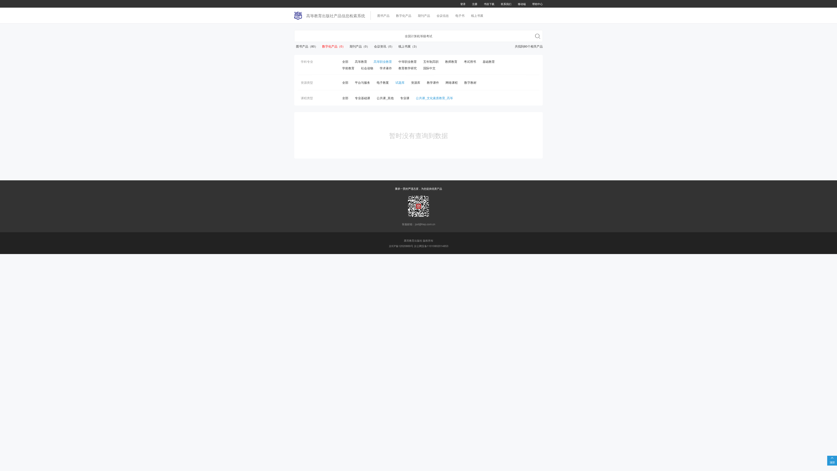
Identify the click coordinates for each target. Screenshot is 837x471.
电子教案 (383, 82)
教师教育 (451, 61)
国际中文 (429, 68)
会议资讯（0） (382, 46)
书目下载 (489, 4)
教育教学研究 (407, 68)
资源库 (415, 82)
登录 (463, 4)
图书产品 (383, 15)
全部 (345, 61)
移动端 (522, 4)
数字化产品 (403, 15)
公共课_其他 (385, 98)
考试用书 (470, 61)
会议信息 (443, 15)
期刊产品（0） (358, 46)
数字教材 (470, 82)
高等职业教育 (383, 61)
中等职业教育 (407, 61)
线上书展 (477, 15)
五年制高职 (431, 61)
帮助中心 (537, 4)
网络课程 (452, 82)
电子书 (459, 15)
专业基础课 (362, 98)
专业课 (404, 98)
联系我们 (506, 4)
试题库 (400, 82)
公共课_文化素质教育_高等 (434, 98)
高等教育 (361, 61)
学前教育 (348, 68)
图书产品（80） (306, 46)
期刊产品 (424, 15)
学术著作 (386, 68)
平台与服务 (362, 82)
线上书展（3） (406, 46)
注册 (474, 4)
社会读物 (367, 68)
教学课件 (433, 82)
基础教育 (489, 61)
